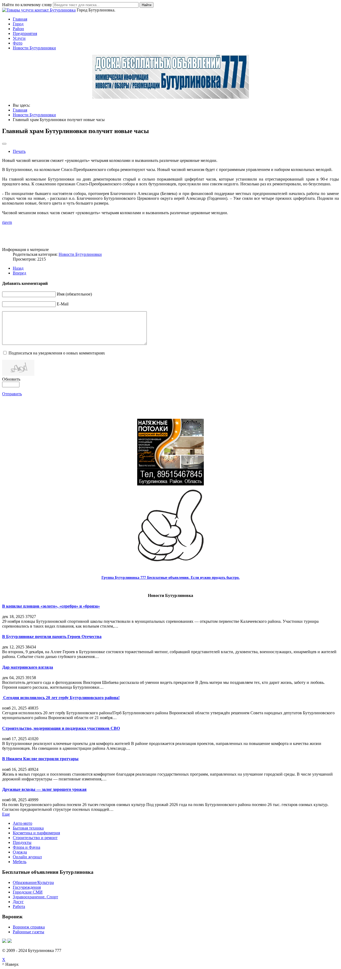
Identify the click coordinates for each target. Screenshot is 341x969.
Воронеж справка (29, 927)
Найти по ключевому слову (27, 4)
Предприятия (25, 33)
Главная (20, 19)
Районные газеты (28, 932)
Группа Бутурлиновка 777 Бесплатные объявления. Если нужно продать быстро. (171, 578)
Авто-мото (22, 823)
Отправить (12, 394)
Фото (17, 43)
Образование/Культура (33, 882)
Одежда (20, 852)
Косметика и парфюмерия (36, 833)
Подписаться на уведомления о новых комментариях (57, 353)
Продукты (22, 842)
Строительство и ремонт (35, 837)
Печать (19, 151)
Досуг (18, 901)
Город (18, 24)
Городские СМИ (28, 892)
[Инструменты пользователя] (4, 144)
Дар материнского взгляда (27, 667)
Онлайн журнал (27, 857)
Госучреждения (27, 887)
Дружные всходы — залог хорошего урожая (44, 789)
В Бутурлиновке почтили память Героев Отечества (52, 636)
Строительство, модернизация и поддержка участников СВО (61, 728)
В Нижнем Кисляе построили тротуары (40, 758)
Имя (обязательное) (74, 294)
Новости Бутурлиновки (34, 48)
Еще (6, 814)
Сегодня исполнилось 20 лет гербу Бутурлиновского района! (61, 697)
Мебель (19, 861)
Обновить (11, 379)
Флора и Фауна (26, 847)
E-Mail (62, 304)
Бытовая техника (28, 828)
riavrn (7, 222)
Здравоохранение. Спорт (35, 897)
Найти (146, 5)
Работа (19, 906)
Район (18, 28)
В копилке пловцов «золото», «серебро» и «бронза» (51, 606)
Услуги (19, 38)
